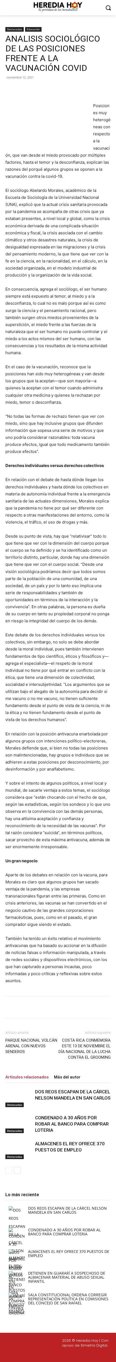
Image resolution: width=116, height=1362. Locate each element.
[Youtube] (79, 1354)
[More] (77, 89)
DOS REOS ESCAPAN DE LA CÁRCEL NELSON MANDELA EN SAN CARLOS (67, 1210)
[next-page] (17, 1170)
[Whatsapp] (92, 1354)
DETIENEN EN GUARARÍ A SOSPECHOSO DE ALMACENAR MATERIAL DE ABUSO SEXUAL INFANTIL (66, 1277)
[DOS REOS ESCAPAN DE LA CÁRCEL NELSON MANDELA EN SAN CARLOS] (18, 1098)
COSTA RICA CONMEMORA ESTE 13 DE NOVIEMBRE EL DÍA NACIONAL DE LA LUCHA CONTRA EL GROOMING (85, 1049)
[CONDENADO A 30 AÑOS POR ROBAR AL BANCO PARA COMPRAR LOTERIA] (18, 1124)
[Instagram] (54, 1354)
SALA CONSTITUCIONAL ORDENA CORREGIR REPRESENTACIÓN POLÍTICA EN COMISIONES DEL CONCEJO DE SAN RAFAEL (68, 1299)
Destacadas (14, 29)
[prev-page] (8, 1170)
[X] (40, 89)
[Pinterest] (52, 89)
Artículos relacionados (27, 1077)
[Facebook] (27, 89)
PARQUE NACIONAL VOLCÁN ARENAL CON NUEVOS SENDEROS (31, 1046)
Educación (33, 29)
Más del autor (67, 1077)
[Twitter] (67, 1354)
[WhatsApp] (65, 89)
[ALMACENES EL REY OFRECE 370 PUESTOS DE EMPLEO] (18, 1150)
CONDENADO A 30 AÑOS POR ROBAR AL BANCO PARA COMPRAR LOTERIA (72, 1124)
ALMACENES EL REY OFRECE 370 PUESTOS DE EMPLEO (68, 1253)
